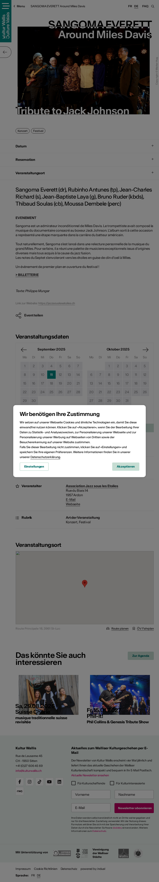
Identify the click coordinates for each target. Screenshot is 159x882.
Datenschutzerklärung (45, 457)
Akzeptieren (126, 466)
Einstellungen (34, 466)
